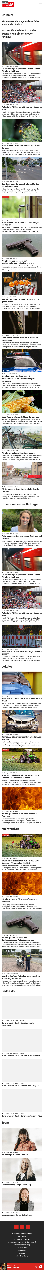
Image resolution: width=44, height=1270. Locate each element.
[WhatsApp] (28, 1227)
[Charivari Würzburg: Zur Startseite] (8, 4)
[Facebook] (16, 1227)
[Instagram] (22, 1227)
